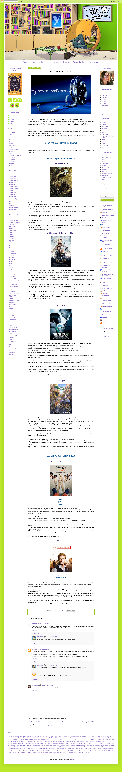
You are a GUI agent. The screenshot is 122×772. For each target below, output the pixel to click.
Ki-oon (10, 269)
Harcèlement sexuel (107, 173)
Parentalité (77, 746)
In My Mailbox (24, 743)
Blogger (73, 759)
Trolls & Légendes (42, 752)
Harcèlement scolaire (107, 171)
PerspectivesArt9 (13, 329)
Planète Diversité (106, 311)
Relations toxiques (106, 181)
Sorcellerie (54, 750)
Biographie (15, 737)
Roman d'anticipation (57, 748)
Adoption (17, 736)
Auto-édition (12, 145)
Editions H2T (12, 182)
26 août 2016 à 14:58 (47, 673)
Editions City (12, 176)
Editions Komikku (13, 188)
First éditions (12, 226)
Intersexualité (105, 122)
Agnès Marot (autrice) (108, 209)
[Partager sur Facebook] (73, 611)
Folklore (18, 741)
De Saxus (11, 165)
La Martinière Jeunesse (15, 275)
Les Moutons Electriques (15, 293)
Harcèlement (105, 169)
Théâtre (12, 752)
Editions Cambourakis (14, 175)
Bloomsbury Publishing (15, 155)
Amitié (51, 736)
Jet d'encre (12, 259)
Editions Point (12, 202)
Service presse (29, 750)
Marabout (11, 302)
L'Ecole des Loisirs (14, 273)
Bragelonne (12, 157)
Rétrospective (88, 748)
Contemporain (103, 738)
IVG (102, 120)
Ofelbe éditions (13, 318)
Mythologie (17, 747)
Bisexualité (104, 103)
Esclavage (104, 165)
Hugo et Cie (12, 255)
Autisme (104, 101)
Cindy (11, 117)
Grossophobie (105, 167)
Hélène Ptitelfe (106, 230)
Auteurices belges (86, 736)
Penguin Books (13, 327)
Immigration (15, 743)
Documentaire (20, 739)
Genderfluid (36, 741)
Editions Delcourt (13, 180)
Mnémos (11, 308)
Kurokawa (11, 271)
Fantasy (99, 739)
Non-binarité (105, 126)
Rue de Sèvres (13, 343)
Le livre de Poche (13, 284)
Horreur (106, 741)
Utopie (64, 752)
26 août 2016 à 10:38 (51, 636)
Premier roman (17, 748)
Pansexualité (105, 134)
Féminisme (104, 116)
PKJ (10, 323)
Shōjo (50, 750)
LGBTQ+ (104, 124)
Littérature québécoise (38, 745)
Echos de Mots (106, 227)
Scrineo (11, 347)
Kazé (10, 265)
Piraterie (82, 746)
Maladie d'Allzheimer (70, 745)
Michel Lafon (12, 304)
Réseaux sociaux (80, 748)
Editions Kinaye (13, 186)
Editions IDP (12, 184)
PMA (103, 130)
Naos (10, 312)
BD (113, 736)
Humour (110, 741)
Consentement (88, 737)
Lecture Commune (83, 743)
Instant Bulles (39, 743)
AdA (10, 136)
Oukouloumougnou (107, 306)
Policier (105, 746)
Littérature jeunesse (26, 745)
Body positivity (105, 105)
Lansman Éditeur (13, 279)
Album (37, 736)
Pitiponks (104, 309)
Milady (10, 306)
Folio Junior (12, 234)
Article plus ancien (88, 722)
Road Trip (49, 748)
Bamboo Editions (13, 149)
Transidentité (105, 145)
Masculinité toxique (107, 177)
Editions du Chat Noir (14, 222)
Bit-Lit (25, 737)
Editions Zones (13, 219)
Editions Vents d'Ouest (15, 215)
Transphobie (105, 188)
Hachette (11, 249)
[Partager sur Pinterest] (74, 611)
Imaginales (10, 743)
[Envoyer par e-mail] (67, 611)
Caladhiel (12, 116)
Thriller (9, 752)
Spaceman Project (14, 349)
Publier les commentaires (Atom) (43, 725)
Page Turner (64, 747)
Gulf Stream (12, 248)
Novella (47, 746)
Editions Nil (12, 194)
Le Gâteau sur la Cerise (15, 280)
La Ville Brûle (12, 277)
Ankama (11, 143)
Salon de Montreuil (106, 748)
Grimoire (42, 741)
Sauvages (105, 314)
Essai (73, 739)
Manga (77, 745)
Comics (73, 737)
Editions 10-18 (13, 171)
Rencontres (44, 748)
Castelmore (12, 159)
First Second (12, 224)
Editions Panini (13, 196)
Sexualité (104, 141)
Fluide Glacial (12, 230)
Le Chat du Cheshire (107, 248)
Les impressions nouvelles (13, 295)
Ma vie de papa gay (107, 298)
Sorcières (59, 750)
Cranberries (40, 636)
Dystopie (30, 739)
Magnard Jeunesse (14, 300)
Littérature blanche (15, 745)
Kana (10, 263)
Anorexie (104, 159)
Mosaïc (11, 310)
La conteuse (105, 233)
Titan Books (12, 352)
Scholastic (11, 345)
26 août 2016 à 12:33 (51, 665)
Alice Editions (12, 142)
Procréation (24, 748)
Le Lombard (12, 282)
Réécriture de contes (96, 748)
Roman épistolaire (66, 748)
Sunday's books (85, 750)
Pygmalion (12, 337)
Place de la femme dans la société (93, 747)
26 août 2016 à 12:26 (43, 649)
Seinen (17, 750)
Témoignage (49, 752)
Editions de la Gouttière (15, 220)
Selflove (21, 750)
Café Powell (105, 218)
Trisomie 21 (35, 752)
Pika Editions (12, 331)
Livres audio (47, 745)
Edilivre (11, 169)
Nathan (11, 314)
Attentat (79, 736)
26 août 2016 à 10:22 (43, 623)
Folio (10, 232)
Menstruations (97, 745)
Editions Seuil (12, 209)
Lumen (11, 298)
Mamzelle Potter (106, 300)
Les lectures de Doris (108, 263)
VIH (102, 147)
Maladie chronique (61, 745)
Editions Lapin (12, 190)
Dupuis (11, 167)
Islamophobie (105, 175)
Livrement (105, 285)
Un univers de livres (107, 322)
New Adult (27, 746)
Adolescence (105, 95)
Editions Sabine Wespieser (13, 204)
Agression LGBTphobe (107, 156)
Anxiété (103, 161)
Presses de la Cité (13, 335)
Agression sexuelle (106, 157)
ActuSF (11, 134)
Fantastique (93, 739)
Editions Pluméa (13, 200)
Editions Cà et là (13, 178)
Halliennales (59, 741)
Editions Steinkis (13, 213)
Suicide (103, 185)
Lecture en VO (92, 743)
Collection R (67, 738)
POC (103, 132)
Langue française (74, 743)
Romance (73, 748)
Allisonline (105, 212)
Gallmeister (12, 240)
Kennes (11, 267)
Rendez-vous (94, 62)
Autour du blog (79, 62)
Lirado (104, 282)
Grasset (11, 246)
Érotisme (87, 752)
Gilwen (11, 119)
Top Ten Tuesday (20, 752)
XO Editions (12, 354)
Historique (92, 741)
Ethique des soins (79, 739)
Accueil (26, 62)
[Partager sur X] (71, 611)
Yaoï (76, 752)
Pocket (11, 333)
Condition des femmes (107, 107)
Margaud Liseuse (106, 303)
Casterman (12, 161)
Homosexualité (105, 118)
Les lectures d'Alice (107, 255)
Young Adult (81, 752)
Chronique (55, 62)
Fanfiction (87, 739)
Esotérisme (69, 739)
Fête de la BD (30, 741)
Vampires (71, 752)
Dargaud (11, 163)
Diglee (104, 225)
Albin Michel (12, 140)
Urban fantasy (60, 752)
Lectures (107, 743)
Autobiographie (104, 736)
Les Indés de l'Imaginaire (12, 290)
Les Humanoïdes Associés (13, 287)
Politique (109, 746)
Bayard (11, 151)
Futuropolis (12, 236)
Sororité (104, 143)
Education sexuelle (106, 113)
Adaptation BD (11, 736)
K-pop (62, 743)
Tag (109, 750)
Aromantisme (105, 97)
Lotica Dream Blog (107, 288)
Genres (66, 62)
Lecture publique (100, 743)
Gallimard (11, 238)
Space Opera (69, 750)
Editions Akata (12, 173)
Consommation (95, 737)
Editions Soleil (12, 211)
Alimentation (42, 736)
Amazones (47, 736)
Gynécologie (54, 741)
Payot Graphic (12, 325)
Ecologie (104, 111)
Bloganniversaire (31, 738)
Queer (103, 139)
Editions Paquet (13, 198)
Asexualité (104, 99)
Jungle (11, 261)
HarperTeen (12, 251)
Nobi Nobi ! (12, 316)
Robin (11, 123)
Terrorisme (104, 186)
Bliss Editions (12, 153)
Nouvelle (39, 746)
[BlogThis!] (69, 611)
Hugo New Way (13, 253)
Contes (110, 738)
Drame (26, 739)
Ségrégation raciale (99, 750)
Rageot (11, 339)
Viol (103, 190)
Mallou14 (12, 121)
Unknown (34, 649)
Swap (93, 750)
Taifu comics (12, 351)
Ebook (46, 739)
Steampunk (75, 750)
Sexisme (104, 183)
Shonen (47, 750)
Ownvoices (104, 128)
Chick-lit (57, 738)
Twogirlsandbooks (107, 320)
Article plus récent (34, 722)
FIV (102, 115)
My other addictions (61, 613)
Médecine (22, 746)
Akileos (11, 138)
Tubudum (104, 317)
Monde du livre (104, 745)
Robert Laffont (12, 341)
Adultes (24, 736)
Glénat (10, 242)
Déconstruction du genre (108, 109)
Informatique (33, 743)
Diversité (15, 739)
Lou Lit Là (104, 291)
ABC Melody (12, 132)
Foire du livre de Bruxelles (108, 739)
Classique (61, 737)
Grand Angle (12, 244)
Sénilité (105, 750)
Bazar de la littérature (108, 215)
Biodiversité (10, 737)
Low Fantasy (53, 745)
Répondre (34, 630)
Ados (20, 736)
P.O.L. (10, 321)
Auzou (10, 147)
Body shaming (105, 163)
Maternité (91, 745)
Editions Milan (12, 192)
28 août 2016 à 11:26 (47, 685)
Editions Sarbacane (14, 207)
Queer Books (34, 748)
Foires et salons (12, 741)
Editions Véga (12, 217)
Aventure (110, 736)
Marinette (34, 623)
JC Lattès (11, 257)
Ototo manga (12, 319)
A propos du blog (40, 62)
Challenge (52, 738)
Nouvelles (43, 746)
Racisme (104, 179)
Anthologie (60, 736)
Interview (52, 743)
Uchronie (54, 752)
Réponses (36, 633)
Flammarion (12, 228)
